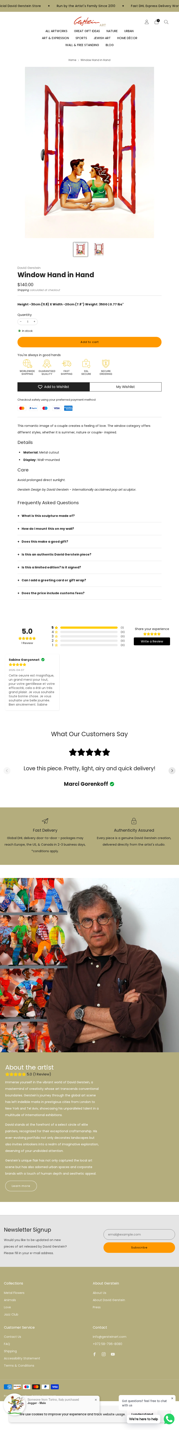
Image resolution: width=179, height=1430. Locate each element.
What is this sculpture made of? (48, 516)
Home (72, 60)
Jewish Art (102, 38)
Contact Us (12, 1337)
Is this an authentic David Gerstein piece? (56, 554)
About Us (99, 1293)
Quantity (24, 314)
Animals (10, 1300)
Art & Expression (55, 38)
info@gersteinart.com (109, 1337)
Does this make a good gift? (45, 541)
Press (97, 1307)
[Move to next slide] (172, 771)
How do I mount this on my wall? (48, 528)
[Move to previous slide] (7, 771)
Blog (110, 45)
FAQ (7, 1344)
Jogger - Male (37, 1403)
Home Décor (127, 38)
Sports (81, 38)
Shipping (23, 290)
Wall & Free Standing (82, 45)
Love (7, 1307)
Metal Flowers (14, 1293)
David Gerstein (29, 268)
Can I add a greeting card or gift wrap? (54, 580)
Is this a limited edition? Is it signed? (51, 567)
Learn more (21, 1186)
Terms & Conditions (19, 1365)
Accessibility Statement (22, 1358)
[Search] (166, 22)
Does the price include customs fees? (53, 593)
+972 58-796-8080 (107, 1344)
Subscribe (139, 1247)
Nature (112, 31)
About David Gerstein (109, 1300)
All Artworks (56, 31)
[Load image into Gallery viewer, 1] (80, 249)
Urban (129, 31)
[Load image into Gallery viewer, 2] (98, 249)
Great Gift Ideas (87, 31)
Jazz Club (11, 1314)
